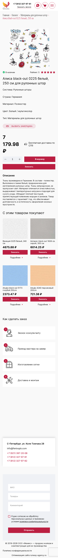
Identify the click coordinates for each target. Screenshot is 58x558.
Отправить (29, 530)
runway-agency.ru (38, 555)
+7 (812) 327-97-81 (22, 4)
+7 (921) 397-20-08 (17, 453)
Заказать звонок (24, 7)
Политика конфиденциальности (17, 550)
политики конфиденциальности (33, 521)
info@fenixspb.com (17, 448)
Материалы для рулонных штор (24, 118)
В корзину (40, 159)
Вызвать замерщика (21, 126)
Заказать (29, 167)
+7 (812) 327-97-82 (17, 461)
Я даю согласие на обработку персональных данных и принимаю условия (29, 519)
